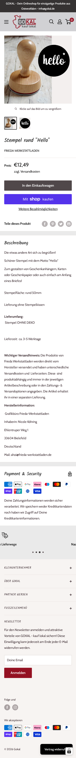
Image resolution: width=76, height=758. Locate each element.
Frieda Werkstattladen (21, 151)
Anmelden (18, 673)
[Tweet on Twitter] (61, 223)
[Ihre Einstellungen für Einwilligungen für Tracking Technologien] (69, 751)
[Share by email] (69, 223)
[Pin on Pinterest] (53, 223)
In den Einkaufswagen (38, 185)
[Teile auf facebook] (45, 223)
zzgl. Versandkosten (27, 171)
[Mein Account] (60, 21)
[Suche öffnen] (51, 21)
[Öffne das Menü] (6, 22)
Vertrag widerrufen (56, 749)
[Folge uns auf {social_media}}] (7, 707)
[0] (68, 21)
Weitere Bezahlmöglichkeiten (38, 209)
